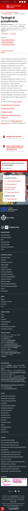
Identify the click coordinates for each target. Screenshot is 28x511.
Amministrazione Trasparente (11, 12)
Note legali (3, 420)
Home (2, 12)
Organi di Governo (5, 235)
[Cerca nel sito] (24, 6)
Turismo (3, 288)
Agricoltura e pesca (5, 257)
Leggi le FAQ (4, 403)
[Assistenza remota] (15, 501)
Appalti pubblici (4, 264)
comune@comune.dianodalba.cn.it (12, 346)
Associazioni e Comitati (6, 329)
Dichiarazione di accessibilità (8, 398)
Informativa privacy (5, 417)
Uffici (2, 239)
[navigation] (3, 6)
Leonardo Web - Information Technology (11, 471)
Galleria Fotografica (5, 322)
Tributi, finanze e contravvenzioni (9, 286)
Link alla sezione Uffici (7, 108)
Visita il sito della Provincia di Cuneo (10, 445)
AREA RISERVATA (14, 509)
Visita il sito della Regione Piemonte (10, 442)
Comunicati (3, 304)
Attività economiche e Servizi (8, 326)
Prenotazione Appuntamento (8, 405)
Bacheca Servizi (5, 413)
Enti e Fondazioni (5, 244)
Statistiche (3, 429)
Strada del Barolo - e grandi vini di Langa (11, 452)
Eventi (2, 314)
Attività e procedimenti (7, 14)
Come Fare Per (17, 101)
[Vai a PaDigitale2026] (10, 227)
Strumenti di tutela (7, 112)
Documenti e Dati (5, 242)
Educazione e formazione (7, 274)
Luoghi (2, 317)
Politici (2, 249)
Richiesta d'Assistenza (6, 410)
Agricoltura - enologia (6, 301)
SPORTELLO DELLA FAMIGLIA (8, 464)
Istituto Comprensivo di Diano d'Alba (10, 469)
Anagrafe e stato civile (6, 262)
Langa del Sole (4, 449)
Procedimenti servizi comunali (10, 105)
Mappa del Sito (4, 432)
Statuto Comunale (5, 415)
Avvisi (2, 306)
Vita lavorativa (4, 291)
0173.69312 (6, 338)
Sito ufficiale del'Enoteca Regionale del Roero (12, 457)
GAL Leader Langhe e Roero (8, 440)
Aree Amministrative (6, 237)
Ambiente (3, 260)
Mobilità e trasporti (5, 281)
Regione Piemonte (5, 1)
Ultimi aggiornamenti (6, 427)
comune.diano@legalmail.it (10, 344)
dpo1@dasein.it (8, 387)
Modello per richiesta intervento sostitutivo (11, 116)
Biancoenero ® (15, 505)
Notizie (2, 299)
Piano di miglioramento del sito (8, 401)
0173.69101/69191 (8, 337)
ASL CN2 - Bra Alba (6, 459)
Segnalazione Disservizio (7, 408)
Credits (2, 424)
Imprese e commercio (6, 279)
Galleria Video (4, 324)
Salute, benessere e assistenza (8, 284)
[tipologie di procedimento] (4, 136)
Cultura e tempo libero (6, 272)
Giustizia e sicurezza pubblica (8, 276)
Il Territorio (3, 319)
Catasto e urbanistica (6, 269)
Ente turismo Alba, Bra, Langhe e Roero (10, 454)
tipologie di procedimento (14, 136)
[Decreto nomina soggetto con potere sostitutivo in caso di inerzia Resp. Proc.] (4, 146)
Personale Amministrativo (7, 247)
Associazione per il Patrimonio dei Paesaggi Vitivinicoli (14, 447)
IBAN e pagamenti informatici (11, 122)
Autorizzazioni (4, 267)
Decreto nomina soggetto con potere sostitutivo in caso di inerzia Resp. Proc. (15, 147)
